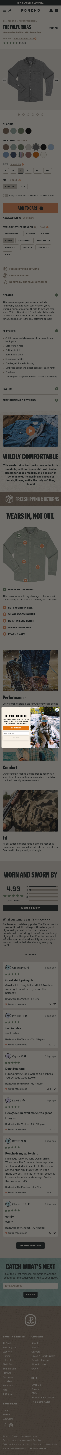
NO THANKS (16, 737)
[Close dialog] (57, 710)
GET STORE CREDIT (16, 728)
